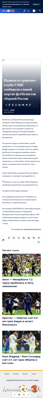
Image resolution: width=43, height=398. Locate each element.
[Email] (24, 394)
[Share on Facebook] (9, 105)
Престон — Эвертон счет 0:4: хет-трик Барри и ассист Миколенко (20, 321)
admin (12, 110)
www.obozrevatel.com (32, 229)
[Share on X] (12, 105)
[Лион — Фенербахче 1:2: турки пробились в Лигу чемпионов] (21, 265)
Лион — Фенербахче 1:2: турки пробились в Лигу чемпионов (18, 283)
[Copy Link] (29, 105)
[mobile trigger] (39, 11)
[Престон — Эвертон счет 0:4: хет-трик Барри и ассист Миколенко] (21, 303)
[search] (24, 11)
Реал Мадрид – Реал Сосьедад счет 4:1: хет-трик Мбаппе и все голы (21, 360)
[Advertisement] (21, 35)
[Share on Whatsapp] (16, 105)
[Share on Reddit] (28, 238)
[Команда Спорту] (8, 11)
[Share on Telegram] (26, 105)
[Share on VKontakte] (22, 105)
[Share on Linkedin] (19, 105)
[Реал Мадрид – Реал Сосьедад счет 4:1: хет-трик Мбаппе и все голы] (21, 342)
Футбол (6, 110)
